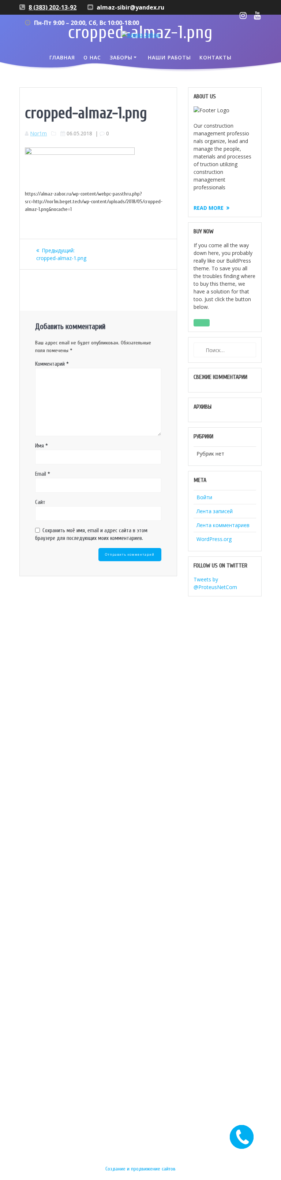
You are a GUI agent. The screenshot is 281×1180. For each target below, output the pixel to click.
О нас (92, 57)
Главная (62, 57)
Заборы (121, 57)
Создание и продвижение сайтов (140, 1169)
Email (42, 474)
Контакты (215, 57)
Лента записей (214, 511)
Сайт (40, 502)
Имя (41, 446)
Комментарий (52, 364)
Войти (204, 497)
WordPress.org (214, 539)
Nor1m (38, 133)
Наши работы (169, 57)
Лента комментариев (223, 525)
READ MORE (209, 207)
